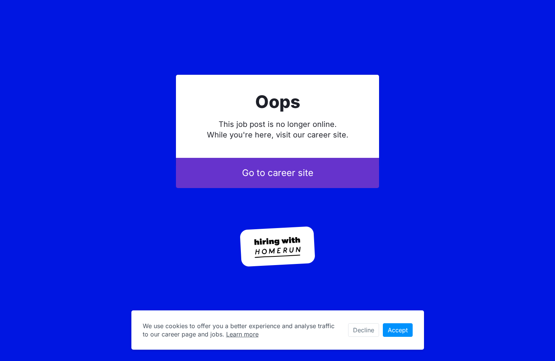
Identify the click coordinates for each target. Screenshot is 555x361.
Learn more (242, 334)
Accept (398, 330)
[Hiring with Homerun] (277, 246)
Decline (363, 330)
